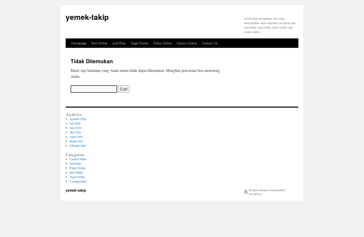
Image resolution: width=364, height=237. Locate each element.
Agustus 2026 (78, 119)
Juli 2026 (75, 123)
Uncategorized (78, 181)
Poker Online (162, 43)
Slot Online (99, 43)
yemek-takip (87, 16)
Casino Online (187, 43)
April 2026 (76, 137)
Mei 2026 (75, 132)
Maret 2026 (76, 141)
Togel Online (139, 43)
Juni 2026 (75, 128)
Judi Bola (119, 43)
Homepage (78, 43)
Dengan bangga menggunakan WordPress (267, 192)
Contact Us (210, 43)
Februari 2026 (78, 146)
